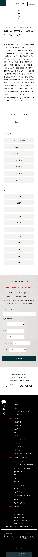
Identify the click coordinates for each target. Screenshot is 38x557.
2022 (19, 223)
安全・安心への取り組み (22, 468)
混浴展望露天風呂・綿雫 (23, 411)
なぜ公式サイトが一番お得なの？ (25, 465)
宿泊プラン (18, 492)
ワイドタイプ (19, 436)
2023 (19, 216)
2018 (19, 249)
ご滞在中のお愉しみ (20, 457)
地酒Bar (18, 450)
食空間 (17, 429)
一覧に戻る (17, 122)
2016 (19, 263)
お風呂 (16, 408)
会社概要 (17, 506)
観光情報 (28, 27)
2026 (19, 196)
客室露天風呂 (19, 415)
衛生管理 (19, 173)
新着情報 (19, 14)
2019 (19, 243)
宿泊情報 (19, 167)
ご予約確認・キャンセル (23, 496)
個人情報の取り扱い (20, 503)
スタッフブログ (19, 27)
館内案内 (17, 443)
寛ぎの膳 (18, 422)
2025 (19, 203)
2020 (19, 236)
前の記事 (13, 115)
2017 (19, 256)
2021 (19, 229)
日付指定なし (9, 319)
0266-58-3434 (21, 4)
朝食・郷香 (18, 425)
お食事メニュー (19, 147)
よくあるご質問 (19, 485)
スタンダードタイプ (21, 439)
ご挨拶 (16, 404)
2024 (19, 210)
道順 (15, 478)
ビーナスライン (19, 461)
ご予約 (16, 489)
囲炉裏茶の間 (19, 447)
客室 (15, 433)
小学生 (9, 343)
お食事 (16, 418)
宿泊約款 (17, 499)
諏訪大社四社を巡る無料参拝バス (20, 473)
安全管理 (19, 160)
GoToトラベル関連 (19, 140)
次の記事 (25, 115)
